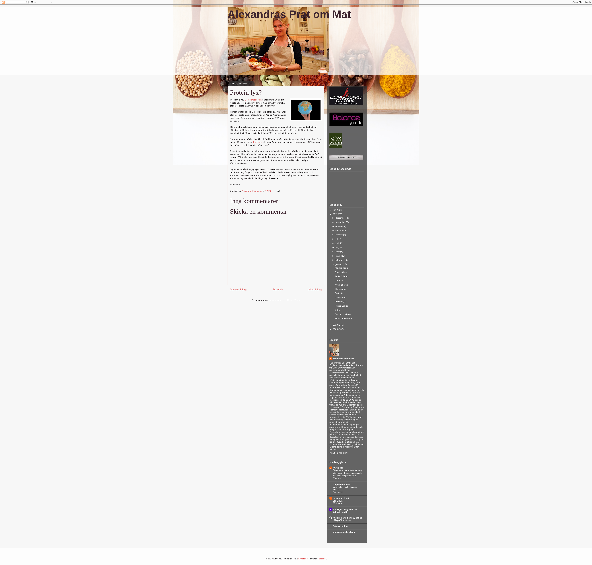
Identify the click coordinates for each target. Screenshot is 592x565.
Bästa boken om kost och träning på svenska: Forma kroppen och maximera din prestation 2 (347, 473)
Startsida (278, 289)
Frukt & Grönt (341, 276)
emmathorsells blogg (344, 532)
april (337, 251)
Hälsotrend (340, 297)
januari (339, 264)
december (340, 218)
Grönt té (339, 280)
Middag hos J (341, 268)
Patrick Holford (340, 526)
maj (337, 247)
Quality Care (341, 272)
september (341, 230)
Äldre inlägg (315, 289)
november (340, 222)
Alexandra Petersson (343, 358)
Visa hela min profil (338, 453)
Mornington (340, 289)
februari (339, 260)
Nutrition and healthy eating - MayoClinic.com (347, 519)
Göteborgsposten (253, 99)
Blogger (322, 558)
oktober (339, 226)
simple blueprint (341, 484)
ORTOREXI (338, 501)
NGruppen (338, 468)
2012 (335, 210)
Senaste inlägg (238, 289)
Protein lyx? (340, 301)
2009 (335, 329)
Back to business (343, 314)
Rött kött (339, 293)
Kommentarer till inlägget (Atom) (284, 300)
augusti (339, 234)
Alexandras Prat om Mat (289, 14)
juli (337, 239)
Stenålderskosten (343, 318)
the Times (257, 142)
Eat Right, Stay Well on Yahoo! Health (345, 510)
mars (338, 256)
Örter (337, 310)
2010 (335, 325)
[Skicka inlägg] (278, 191)
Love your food (341, 498)
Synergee (303, 558)
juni (337, 243)
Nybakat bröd (341, 285)
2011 (335, 214)
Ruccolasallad (341, 306)
